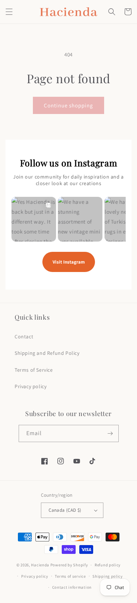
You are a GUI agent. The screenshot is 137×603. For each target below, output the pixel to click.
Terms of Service (34, 370)
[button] (9, 12)
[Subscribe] (110, 433)
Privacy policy (30, 386)
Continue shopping (68, 105)
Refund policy (108, 564)
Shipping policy (107, 576)
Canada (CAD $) (65, 510)
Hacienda (40, 564)
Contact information (72, 587)
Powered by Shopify (69, 564)
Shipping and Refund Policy (47, 353)
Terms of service (70, 576)
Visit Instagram (69, 262)
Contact (24, 336)
